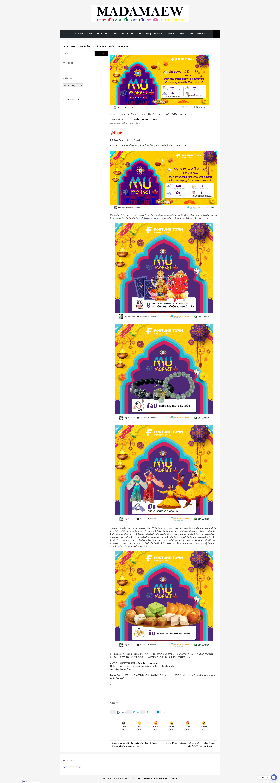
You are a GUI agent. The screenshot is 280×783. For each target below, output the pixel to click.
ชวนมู (148, 34)
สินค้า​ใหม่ (201, 34)
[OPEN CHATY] (274, 777)
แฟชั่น (140, 34)
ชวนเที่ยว (79, 34)
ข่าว (191, 34)
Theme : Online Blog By (147, 778)
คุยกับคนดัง (158, 34)
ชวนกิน (99, 34)
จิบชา (107, 34)
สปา (133, 34)
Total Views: (67, 99)
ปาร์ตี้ (115, 34)
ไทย (66, 767)
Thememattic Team (168, 778)
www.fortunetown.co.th (148, 663)
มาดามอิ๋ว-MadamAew (140, 119)
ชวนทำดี (183, 34)
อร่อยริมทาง (172, 34)
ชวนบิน (89, 34)
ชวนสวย (124, 34)
